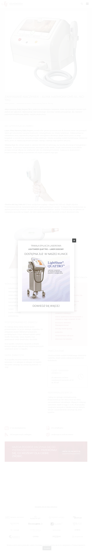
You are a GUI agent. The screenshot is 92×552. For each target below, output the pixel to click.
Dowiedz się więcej (46, 305)
